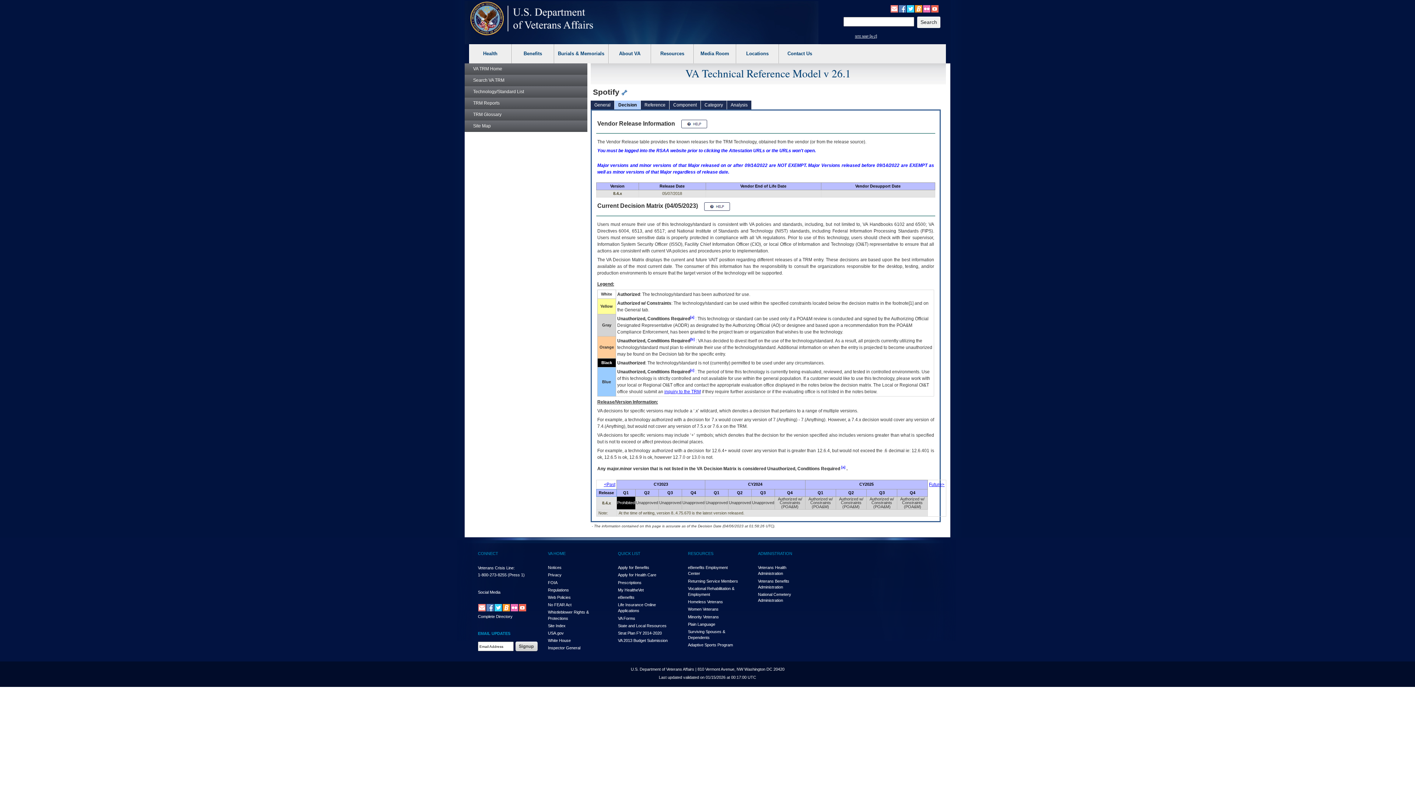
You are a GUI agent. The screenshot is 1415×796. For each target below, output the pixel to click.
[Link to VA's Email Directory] (894, 8)
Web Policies (559, 597)
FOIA (553, 582)
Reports (486, 103)
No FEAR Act (560, 605)
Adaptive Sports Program (710, 645)
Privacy (555, 575)
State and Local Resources (642, 626)
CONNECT (488, 553)
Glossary (487, 114)
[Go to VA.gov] (532, 18)
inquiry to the (682, 391)
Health (490, 53)
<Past (609, 484)
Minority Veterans (703, 617)
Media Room (714, 53)
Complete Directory (495, 616)
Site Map (482, 126)
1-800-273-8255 (492, 575)
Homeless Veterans (705, 602)
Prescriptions (630, 582)
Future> (936, 484)
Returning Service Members (713, 581)
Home (487, 68)
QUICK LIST (629, 553)
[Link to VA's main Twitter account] (910, 8)
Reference (654, 105)
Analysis (739, 105)
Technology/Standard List (498, 91)
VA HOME (557, 553)
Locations (757, 53)
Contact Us (799, 53)
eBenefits (626, 597)
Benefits (533, 53)
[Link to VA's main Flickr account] (927, 8)
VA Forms (626, 618)
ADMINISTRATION (775, 553)
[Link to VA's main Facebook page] (902, 8)
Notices (555, 567)
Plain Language (701, 624)
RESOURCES (700, 553)
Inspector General (564, 648)
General (602, 105)
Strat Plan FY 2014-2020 (640, 633)
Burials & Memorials (581, 53)
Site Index (557, 626)
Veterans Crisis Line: (496, 568)
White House (559, 640)
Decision (627, 105)
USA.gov (556, 633)
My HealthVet (631, 590)
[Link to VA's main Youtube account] (935, 8)
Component (685, 105)
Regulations (558, 590)
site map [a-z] (866, 36)
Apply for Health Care (637, 575)
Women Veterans (703, 609)
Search (488, 80)
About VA (629, 53)
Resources (672, 53)
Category (714, 105)
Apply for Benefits (633, 567)
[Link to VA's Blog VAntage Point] (919, 8)
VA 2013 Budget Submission (643, 640)
